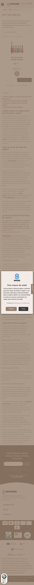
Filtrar (32, 288)
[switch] (4, 582)
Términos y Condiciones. (22, 303)
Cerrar (23, 309)
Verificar (11, 309)
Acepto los (18, 303)
